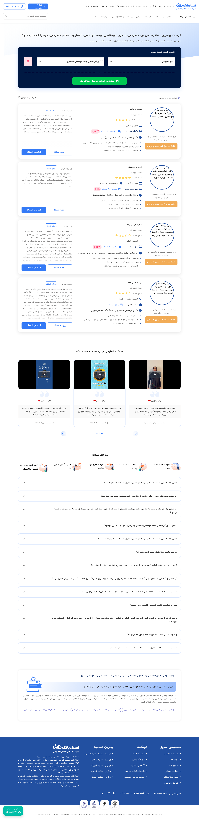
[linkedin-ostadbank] (114, 794)
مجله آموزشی (138, 759)
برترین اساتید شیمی (101, 771)
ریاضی (157, 16)
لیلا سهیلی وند (135, 282)
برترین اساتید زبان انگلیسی (98, 753)
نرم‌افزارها (105, 16)
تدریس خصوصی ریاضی (29, 763)
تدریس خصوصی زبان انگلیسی (65, 766)
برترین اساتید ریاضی (101, 759)
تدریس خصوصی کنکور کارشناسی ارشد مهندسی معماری (103, 675)
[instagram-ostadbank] (102, 794)
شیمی (139, 16)
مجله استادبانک (122, 6)
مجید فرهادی (136, 109)
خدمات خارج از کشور (139, 6)
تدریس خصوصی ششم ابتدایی (46, 769)
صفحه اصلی (169, 6)
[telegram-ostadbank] (108, 794)
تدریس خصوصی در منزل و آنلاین (49, 760)
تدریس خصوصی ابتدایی (38, 766)
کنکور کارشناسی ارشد (152, 675)
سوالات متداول (108, 6)
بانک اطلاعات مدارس (135, 771)
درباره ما (175, 759)
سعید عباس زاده (134, 224)
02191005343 (160, 793)
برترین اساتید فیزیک (101, 765)
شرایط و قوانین (171, 783)
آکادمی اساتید (138, 765)
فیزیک (148, 16)
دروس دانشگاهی (135, 675)
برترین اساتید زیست (101, 777)
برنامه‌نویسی (118, 16)
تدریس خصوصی (169, 675)
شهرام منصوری (135, 166)
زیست (130, 16)
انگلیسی (167, 16)
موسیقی (93, 16)
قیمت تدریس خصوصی (134, 777)
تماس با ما (174, 765)
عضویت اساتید (138, 753)
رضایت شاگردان (156, 6)
